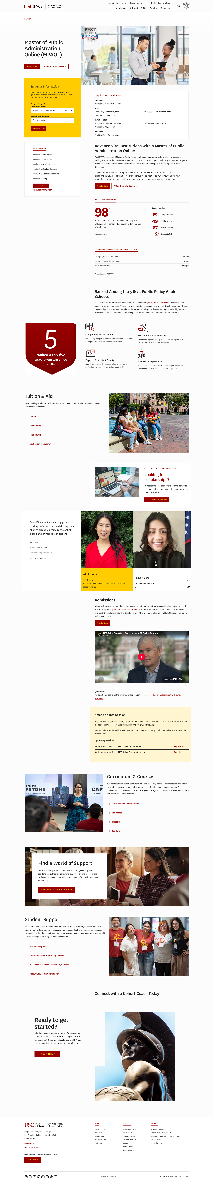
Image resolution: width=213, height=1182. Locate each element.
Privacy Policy (156, 1140)
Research (165, 8)
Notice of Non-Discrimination (162, 1133)
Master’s (28, 19)
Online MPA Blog (40, 178)
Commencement (129, 1136)
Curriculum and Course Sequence (127, 804)
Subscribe (33, 1160)
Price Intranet (128, 1146)
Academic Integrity (158, 1129)
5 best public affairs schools (159, 302)
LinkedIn (30, 1176)
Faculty (153, 8)
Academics (120, 8)
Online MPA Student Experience (46, 174)
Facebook (47, 1176)
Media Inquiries (100, 1129)
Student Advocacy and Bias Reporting (165, 1136)
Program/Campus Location (41, 104)
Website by (108, 1176)
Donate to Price (31, 1147)
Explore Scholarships (156, 500)
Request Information (42, 190)
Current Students (136, 3)
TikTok (38, 1176)
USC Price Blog (100, 1140)
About (111, 3)
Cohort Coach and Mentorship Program (47, 955)
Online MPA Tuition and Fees (44, 164)
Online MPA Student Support (45, 169)
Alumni (125, 1143)
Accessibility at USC (158, 1143)
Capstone (116, 822)
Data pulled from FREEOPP (104, 274)
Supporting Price (164, 3)
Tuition (33, 416)
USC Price (43, 6)
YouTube (43, 1176)
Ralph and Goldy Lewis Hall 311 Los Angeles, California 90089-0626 (40, 1133)
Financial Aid (35, 435)
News (146, 3)
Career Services (121, 3)
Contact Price (30, 1144)
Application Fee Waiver (40, 444)
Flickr (55, 1176)
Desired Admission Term (40, 116)
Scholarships (35, 426)
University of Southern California (186, 6)
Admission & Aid (138, 8)
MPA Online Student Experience (56, 889)
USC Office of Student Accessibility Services (49, 965)
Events (153, 3)
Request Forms (128, 1150)
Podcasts (98, 1143)
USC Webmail (128, 1133)
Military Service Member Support (44, 974)
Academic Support (38, 946)
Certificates (117, 813)
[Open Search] (178, 6)
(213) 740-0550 (31, 1138)
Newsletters (99, 1136)
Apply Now (32, 66)
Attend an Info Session (55, 66)
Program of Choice (38, 107)
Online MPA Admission (42, 154)
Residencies (117, 831)
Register (178, 746)
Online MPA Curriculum (42, 159)
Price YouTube (100, 1133)
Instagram (26, 1176)
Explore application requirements (125, 609)
